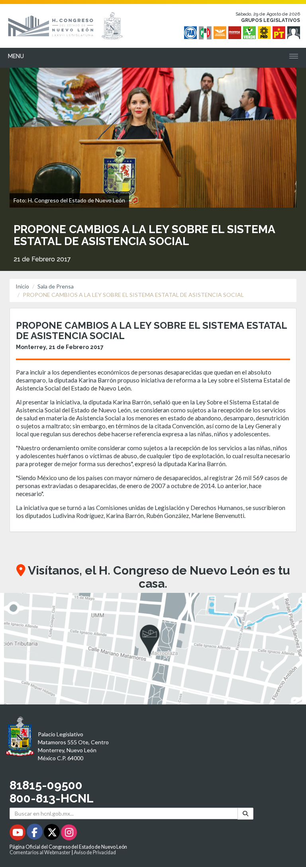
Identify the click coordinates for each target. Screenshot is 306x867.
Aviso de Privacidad (95, 852)
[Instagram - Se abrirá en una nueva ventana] (69, 833)
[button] (153, 648)
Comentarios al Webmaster (40, 852)
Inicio (22, 286)
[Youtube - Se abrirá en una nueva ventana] (18, 833)
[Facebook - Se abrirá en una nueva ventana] (35, 833)
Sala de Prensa (55, 286)
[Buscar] (245, 813)
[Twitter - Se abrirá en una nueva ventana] (52, 833)
